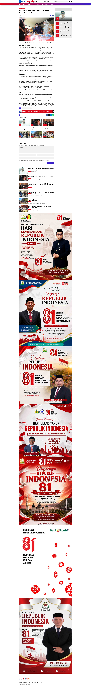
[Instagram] (27, 678)
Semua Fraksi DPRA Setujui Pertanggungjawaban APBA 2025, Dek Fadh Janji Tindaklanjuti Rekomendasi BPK (48, 128)
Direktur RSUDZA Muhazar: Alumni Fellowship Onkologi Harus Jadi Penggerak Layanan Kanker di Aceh (24, 128)
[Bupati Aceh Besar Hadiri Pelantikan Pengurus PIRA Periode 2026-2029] (48, 134)
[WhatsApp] (53, 115)
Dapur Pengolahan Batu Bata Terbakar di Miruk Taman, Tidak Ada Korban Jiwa (36, 139)
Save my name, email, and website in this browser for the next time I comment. (35, 160)
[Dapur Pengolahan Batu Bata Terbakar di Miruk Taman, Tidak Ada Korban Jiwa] (36, 134)
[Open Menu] (71, 1)
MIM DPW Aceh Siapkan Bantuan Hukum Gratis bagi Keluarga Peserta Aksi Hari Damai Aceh (65, 35)
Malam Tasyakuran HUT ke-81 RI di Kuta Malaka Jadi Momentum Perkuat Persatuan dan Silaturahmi (65, 31)
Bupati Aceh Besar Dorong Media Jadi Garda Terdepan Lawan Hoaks (65, 23)
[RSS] (29, 678)
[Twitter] (49, 115)
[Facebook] (47, 115)
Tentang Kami (31, 682)
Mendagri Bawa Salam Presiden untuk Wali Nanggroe (35, 128)
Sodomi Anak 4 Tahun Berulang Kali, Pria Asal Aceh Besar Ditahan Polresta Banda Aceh (65, 27)
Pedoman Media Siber (23, 682)
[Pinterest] (23, 678)
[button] (67, 1)
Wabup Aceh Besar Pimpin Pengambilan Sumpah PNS (24, 139)
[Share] (53, 15)
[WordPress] (25, 678)
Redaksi (22, 15)
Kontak (41, 682)
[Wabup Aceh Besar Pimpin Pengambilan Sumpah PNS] (24, 134)
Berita (20, 136)
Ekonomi (20, 8)
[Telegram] (51, 115)
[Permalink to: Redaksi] (20, 15)
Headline (23, 8)
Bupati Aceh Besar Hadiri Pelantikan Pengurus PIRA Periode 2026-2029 (48, 139)
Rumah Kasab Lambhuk (27, 108)
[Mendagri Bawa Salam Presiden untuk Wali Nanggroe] (36, 122)
